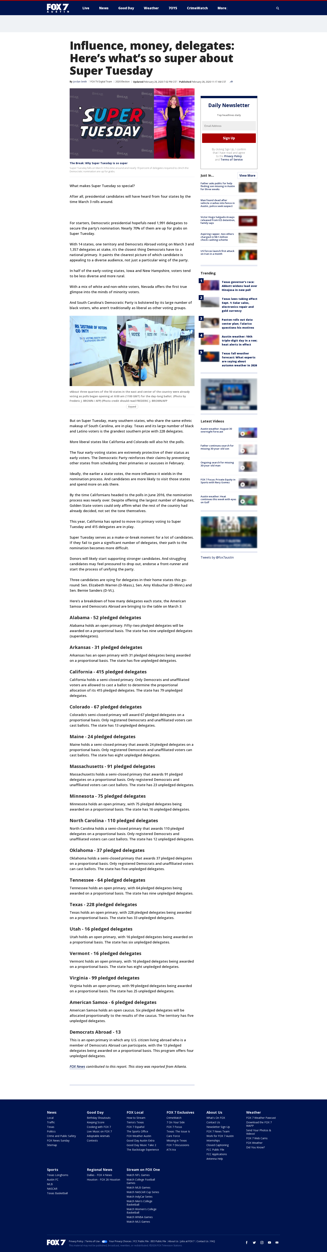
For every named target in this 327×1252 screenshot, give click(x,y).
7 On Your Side (176, 1122)
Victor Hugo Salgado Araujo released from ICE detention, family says (218, 220)
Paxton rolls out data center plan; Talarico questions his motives (238, 323)
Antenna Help (214, 1158)
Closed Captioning (217, 1145)
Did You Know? (255, 1147)
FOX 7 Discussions (178, 1145)
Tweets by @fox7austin (217, 557)
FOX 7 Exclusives (180, 1112)
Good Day (95, 1112)
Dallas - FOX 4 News (99, 1175)
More (222, 8)
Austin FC (52, 1179)
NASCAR (52, 1188)
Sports (52, 1169)
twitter (254, 1242)
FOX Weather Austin (139, 1136)
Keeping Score (95, 1122)
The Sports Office (137, 1131)
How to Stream (136, 1118)
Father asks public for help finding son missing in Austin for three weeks (218, 186)
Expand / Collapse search (278, 8)
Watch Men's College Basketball (139, 1202)
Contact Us (213, 1122)
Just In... (207, 175)
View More (247, 175)
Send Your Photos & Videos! (258, 1131)
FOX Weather (254, 1143)
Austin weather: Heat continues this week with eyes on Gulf (218, 499)
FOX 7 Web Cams (257, 1138)
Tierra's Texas (135, 1122)
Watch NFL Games (138, 1175)
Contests (92, 1140)
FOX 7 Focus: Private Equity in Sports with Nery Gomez (218, 481)
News (51, 1112)
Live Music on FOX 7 (99, 1131)
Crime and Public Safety (61, 1136)
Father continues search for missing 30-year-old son (217, 447)
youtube (269, 1242)
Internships (213, 1140)
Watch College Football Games (141, 1181)
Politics (51, 1131)
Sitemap (52, 1145)
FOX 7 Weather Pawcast (261, 1118)
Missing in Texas (177, 1140)
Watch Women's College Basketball (141, 1210)
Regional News (99, 1169)
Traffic (51, 1122)
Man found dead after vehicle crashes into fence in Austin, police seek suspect (218, 203)
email (277, 1242)
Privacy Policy (233, 156)
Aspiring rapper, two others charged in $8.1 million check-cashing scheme (217, 237)
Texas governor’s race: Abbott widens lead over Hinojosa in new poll (239, 286)
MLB (50, 1184)
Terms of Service (231, 159)
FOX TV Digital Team (101, 81)
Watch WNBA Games (140, 1217)
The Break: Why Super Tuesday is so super (99, 163)
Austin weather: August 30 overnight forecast (216, 430)
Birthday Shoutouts (99, 1118)
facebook (247, 1242)
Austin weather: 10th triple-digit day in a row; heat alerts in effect (239, 340)
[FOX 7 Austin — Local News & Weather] (59, 8)
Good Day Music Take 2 (141, 1145)
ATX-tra (171, 1149)
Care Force (173, 1136)
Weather (253, 1112)
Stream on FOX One (143, 1169)
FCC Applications (216, 1154)
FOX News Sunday (58, 1140)
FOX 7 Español (135, 1127)
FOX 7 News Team (218, 1131)
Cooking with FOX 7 (99, 1127)
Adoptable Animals (98, 1136)
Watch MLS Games (138, 1221)
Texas (50, 1127)
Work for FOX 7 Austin (220, 1136)
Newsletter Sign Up (218, 1127)
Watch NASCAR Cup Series (143, 1192)
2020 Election (122, 81)
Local (50, 1118)
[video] (247, 432)
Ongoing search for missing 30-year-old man (217, 464)
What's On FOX (215, 1118)
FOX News (77, 1066)
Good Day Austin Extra (140, 1140)
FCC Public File (215, 1149)
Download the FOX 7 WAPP (259, 1123)
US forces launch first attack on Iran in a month (217, 252)
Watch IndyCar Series (140, 1196)
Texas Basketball (57, 1193)
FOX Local (135, 1112)
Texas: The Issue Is (178, 1131)
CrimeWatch (174, 1118)
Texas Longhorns (57, 1175)
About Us (214, 1112)
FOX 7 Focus (174, 1127)
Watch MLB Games (138, 1187)
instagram (262, 1242)
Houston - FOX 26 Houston (103, 1179)
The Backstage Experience (143, 1149)
